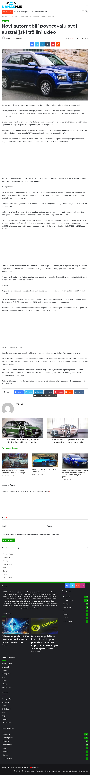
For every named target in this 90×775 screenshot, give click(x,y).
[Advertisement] (45, 161)
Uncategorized (68, 600)
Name (4, 518)
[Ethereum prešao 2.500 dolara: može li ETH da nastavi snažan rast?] (15, 626)
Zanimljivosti (7, 564)
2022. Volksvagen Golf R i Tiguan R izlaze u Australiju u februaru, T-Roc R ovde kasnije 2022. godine (75, 474)
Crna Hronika (7, 578)
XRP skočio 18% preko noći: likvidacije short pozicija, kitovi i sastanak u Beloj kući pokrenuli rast (46, 12)
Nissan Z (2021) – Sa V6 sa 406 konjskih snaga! (44, 471)
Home (5, 16)
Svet (4, 567)
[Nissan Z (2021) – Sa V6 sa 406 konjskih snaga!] (45, 460)
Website (49, 526)
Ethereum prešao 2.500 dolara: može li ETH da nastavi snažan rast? (15, 639)
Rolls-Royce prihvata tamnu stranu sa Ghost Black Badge (13, 472)
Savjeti (5, 571)
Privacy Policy (8, 554)
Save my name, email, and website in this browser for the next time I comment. (31, 534)
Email (4, 526)
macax (8, 38)
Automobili (12, 16)
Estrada (5, 574)
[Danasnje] (12, 5)
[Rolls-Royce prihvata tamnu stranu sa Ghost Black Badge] (15, 460)
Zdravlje (6, 561)
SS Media (35, 767)
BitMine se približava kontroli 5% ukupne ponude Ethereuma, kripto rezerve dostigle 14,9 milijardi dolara (44, 642)
